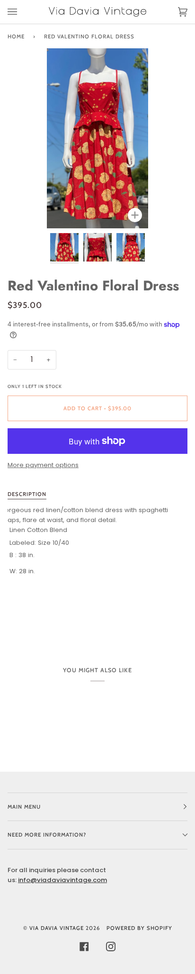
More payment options (43, 464)
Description (27, 494)
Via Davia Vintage (56, 928)
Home (16, 36)
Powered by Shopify (139, 928)
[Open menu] (22, 12)
